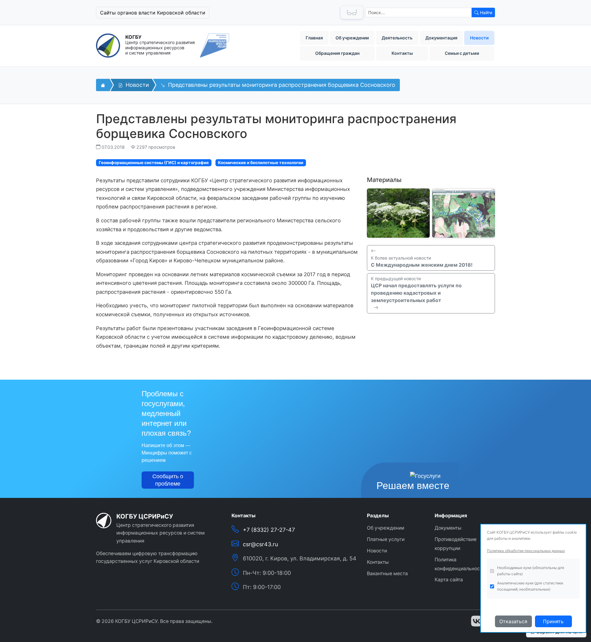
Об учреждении (352, 37)
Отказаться (513, 621)
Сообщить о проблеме (167, 480)
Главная (314, 37)
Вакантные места (387, 573)
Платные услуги (385, 539)
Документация (441, 37)
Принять (553, 621)
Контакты (402, 53)
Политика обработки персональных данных (526, 550)
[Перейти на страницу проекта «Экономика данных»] (214, 45)
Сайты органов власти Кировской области (152, 13)
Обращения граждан (337, 53)
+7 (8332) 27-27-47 (269, 530)
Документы (448, 528)
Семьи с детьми (462, 53)
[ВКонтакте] (476, 621)
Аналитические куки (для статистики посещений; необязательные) (530, 586)
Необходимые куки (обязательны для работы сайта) (530, 570)
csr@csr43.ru (260, 544)
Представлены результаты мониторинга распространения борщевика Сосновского (281, 85)
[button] (194, 12)
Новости (479, 37)
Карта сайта (449, 580)
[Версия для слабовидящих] (352, 12)
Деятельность (397, 37)
